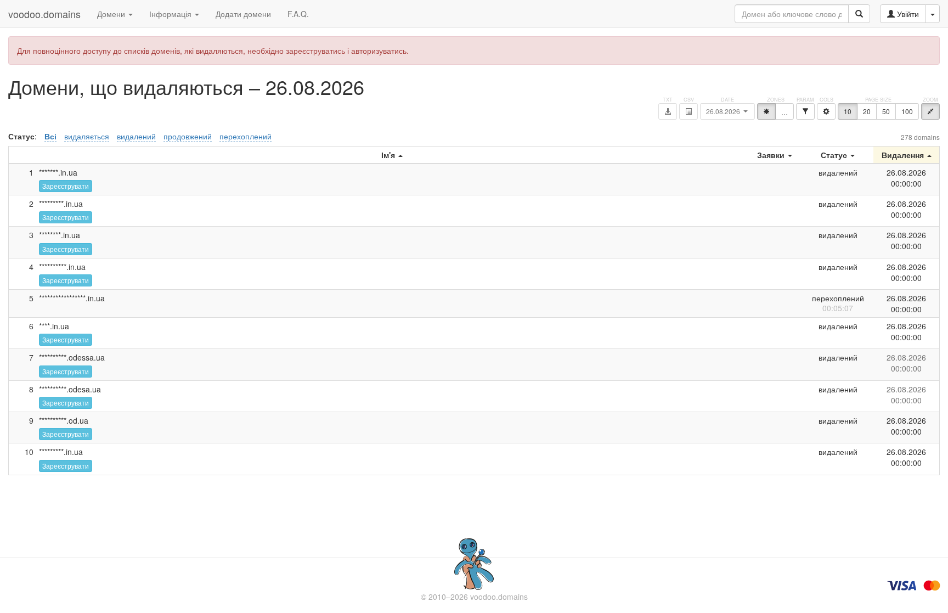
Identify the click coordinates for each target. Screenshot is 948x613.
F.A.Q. (298, 13)
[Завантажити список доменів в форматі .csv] (688, 111)
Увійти (907, 13)
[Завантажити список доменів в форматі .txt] (667, 111)
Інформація (171, 13)
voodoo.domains (44, 14)
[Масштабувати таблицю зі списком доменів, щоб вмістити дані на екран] (930, 111)
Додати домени (243, 13)
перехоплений (245, 136)
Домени (112, 13)
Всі (50, 136)
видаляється (86, 136)
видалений (136, 136)
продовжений (187, 136)
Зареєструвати (65, 185)
